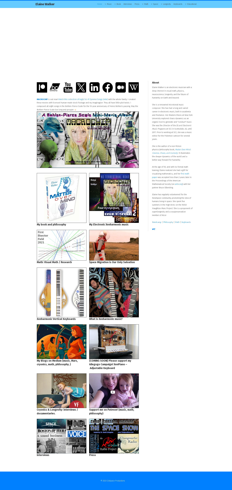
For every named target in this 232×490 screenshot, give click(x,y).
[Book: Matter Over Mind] (61, 198)
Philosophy (168, 222)
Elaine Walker (45, 4)
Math (146, 4)
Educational (192, 4)
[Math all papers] (61, 245)
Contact (128, 481)
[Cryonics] (61, 341)
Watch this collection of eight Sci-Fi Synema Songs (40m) (83, 99)
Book (119, 4)
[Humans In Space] (114, 245)
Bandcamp (156, 222)
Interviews (128, 4)
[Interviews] (61, 436)
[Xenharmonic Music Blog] (61, 292)
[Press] (114, 436)
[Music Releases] (114, 198)
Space (155, 4)
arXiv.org (178, 184)
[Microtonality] (114, 292)
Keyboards (178, 4)
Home (99, 4)
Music (109, 4)
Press (137, 4)
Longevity (167, 4)
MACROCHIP (42, 99)
